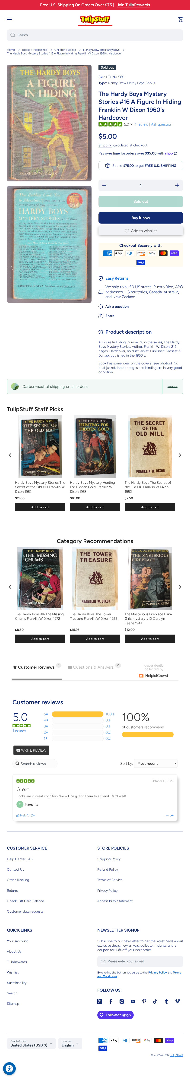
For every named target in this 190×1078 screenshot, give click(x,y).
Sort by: (126, 763)
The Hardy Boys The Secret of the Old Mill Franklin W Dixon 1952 (148, 487)
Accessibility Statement (115, 901)
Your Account (17, 941)
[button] (140, 230)
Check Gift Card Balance (25, 901)
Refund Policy (107, 869)
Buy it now (141, 217)
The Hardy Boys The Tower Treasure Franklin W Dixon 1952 (93, 616)
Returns (13, 890)
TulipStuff (176, 1055)
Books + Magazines (34, 49)
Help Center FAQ (20, 859)
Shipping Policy (108, 859)
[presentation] (10, 455)
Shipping (105, 145)
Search (12, 993)
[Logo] (95, 19)
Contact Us (15, 869)
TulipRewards (17, 962)
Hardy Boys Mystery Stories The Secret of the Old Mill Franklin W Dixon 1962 (40, 487)
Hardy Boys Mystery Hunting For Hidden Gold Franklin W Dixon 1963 (92, 487)
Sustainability (16, 983)
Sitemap (13, 1004)
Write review (33, 750)
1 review (141, 124)
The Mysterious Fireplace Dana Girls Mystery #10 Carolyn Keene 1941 (148, 618)
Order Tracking (18, 880)
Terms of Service (110, 880)
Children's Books (65, 49)
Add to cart (40, 507)
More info (172, 386)
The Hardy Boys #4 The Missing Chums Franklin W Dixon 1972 (39, 616)
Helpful (24, 815)
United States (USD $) (28, 1045)
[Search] (11, 35)
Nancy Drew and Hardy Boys (101, 49)
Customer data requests (25, 911)
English (68, 1045)
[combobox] (95, 35)
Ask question (161, 124)
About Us (14, 951)
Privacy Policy (107, 890)
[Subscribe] (177, 961)
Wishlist (13, 972)
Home (11, 49)
